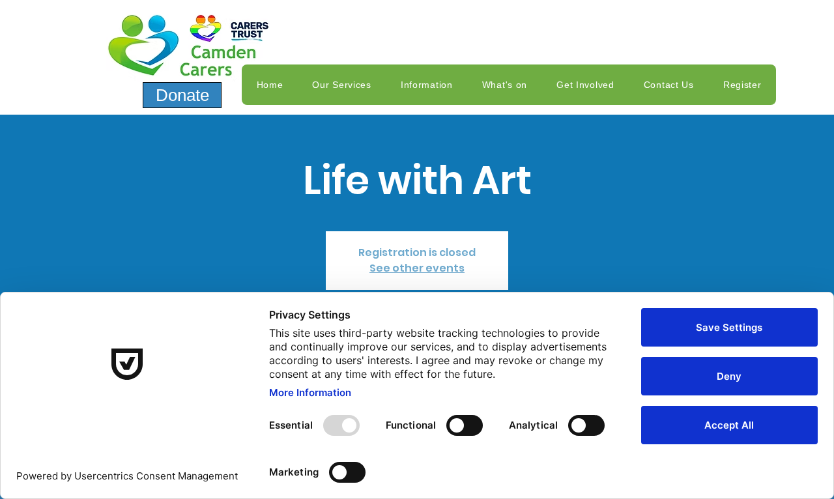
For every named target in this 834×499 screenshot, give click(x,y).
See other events (417, 268)
